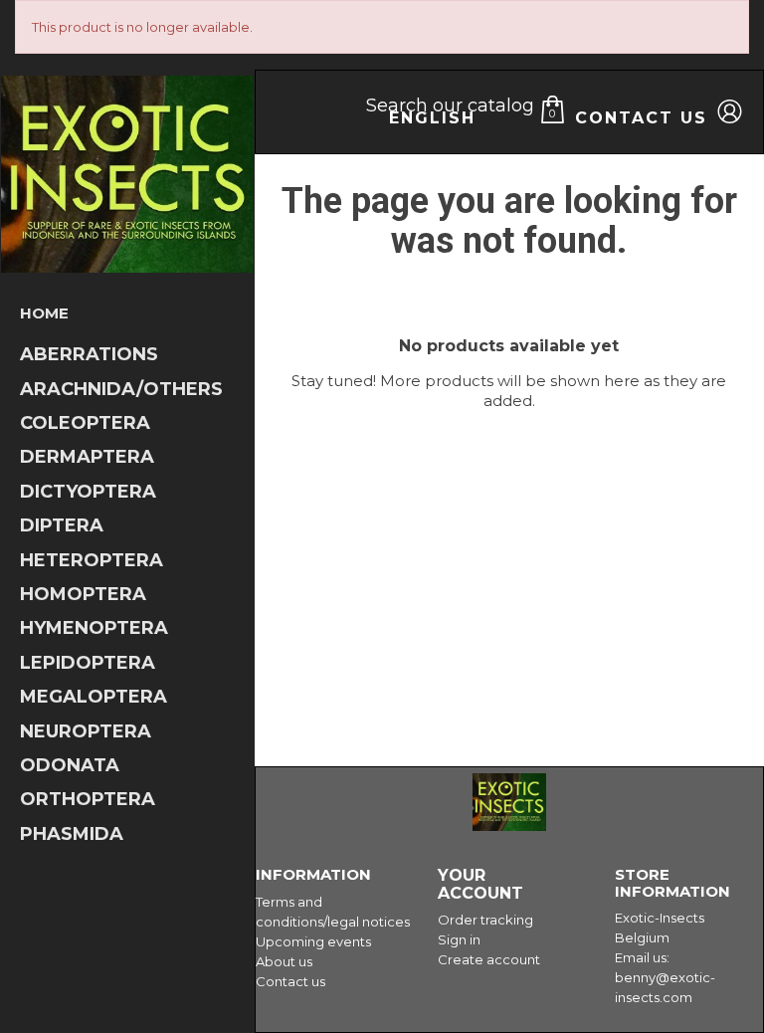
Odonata (69, 765)
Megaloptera (93, 697)
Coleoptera (85, 423)
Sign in (459, 939)
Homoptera (83, 594)
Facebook (728, 799)
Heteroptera (91, 560)
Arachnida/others (121, 389)
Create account (489, 959)
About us (284, 961)
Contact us (641, 117)
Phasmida (71, 834)
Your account (480, 884)
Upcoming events (313, 941)
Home (44, 313)
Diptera (61, 526)
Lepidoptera (87, 663)
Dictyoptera (88, 492)
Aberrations (89, 354)
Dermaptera (87, 457)
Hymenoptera (94, 628)
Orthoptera (87, 799)
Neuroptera (85, 732)
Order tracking (485, 920)
